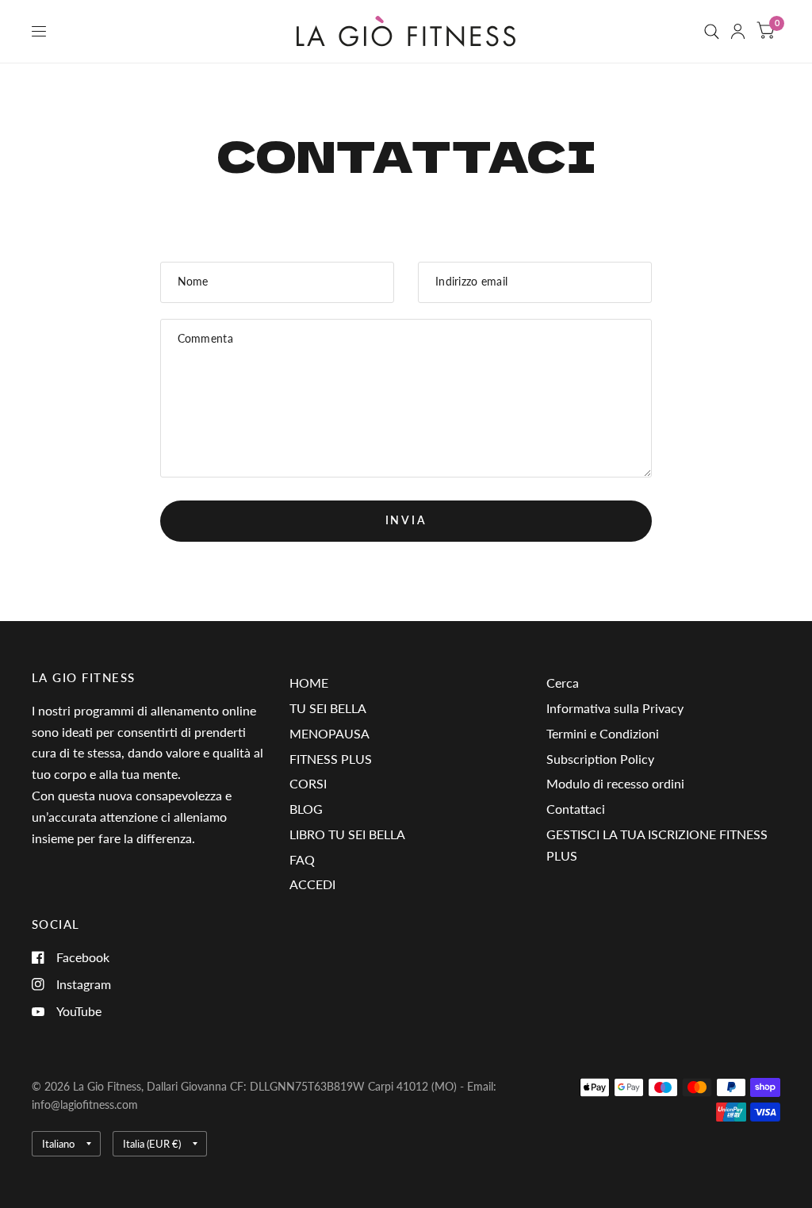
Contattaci (575, 808)
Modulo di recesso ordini (615, 783)
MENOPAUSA (329, 733)
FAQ (302, 859)
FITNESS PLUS (330, 758)
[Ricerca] (712, 31)
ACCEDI (312, 884)
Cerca (562, 682)
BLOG (306, 808)
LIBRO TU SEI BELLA (347, 834)
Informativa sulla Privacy (615, 707)
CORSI (308, 783)
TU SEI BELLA (327, 707)
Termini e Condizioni (602, 733)
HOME (308, 682)
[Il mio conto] (738, 31)
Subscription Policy (600, 758)
